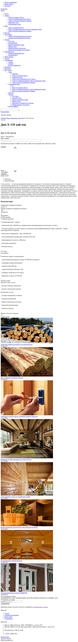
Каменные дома (13, 22)
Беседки (7, 33)
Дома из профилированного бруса (19, 19)
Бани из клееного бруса (16, 27)
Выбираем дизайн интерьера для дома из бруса (16, 459)
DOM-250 (4, 9)
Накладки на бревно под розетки (19, 50)
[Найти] (19, 110)
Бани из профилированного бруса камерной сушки (25, 29)
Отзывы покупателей (11, 615)
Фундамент (8, 34)
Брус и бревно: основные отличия (12, 378)
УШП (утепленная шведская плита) (19, 36)
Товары (7, 39)
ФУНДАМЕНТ (13, 106)
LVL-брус (11, 41)
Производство (9, 51)
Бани (6, 26)
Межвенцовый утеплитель (17, 48)
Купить (4, 147)
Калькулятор (5, 112)
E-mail (3, 601)
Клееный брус (13, 43)
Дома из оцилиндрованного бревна (19, 21)
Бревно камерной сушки (16, 45)
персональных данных (40, 607)
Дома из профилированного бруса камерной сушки (29, 81)
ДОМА (7, 15)
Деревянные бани (14, 84)
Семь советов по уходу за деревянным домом (15, 497)
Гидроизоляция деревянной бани (11, 560)
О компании (9, 60)
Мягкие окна (12, 46)
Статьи (7, 613)
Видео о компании (11, 2)
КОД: (2, 176)
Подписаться (5, 603)
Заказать (4, 174)
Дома (10, 72)
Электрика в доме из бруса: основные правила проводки (19, 416)
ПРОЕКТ (15, 74)
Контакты (8, 6)
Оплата (7, 58)
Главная (3, 118)
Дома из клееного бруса (16, 17)
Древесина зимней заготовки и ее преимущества (16, 344)
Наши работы (9, 4)
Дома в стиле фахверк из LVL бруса (23, 79)
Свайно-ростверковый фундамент (19, 38)
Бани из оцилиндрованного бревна (19, 31)
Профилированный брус (16, 53)
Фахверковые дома (14, 24)
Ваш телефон (5, 138)
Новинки (8, 67)
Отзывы (11, 63)
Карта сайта (8, 617)
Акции (10, 62)
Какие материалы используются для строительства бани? (19, 527)
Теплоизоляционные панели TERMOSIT (14, 593)
